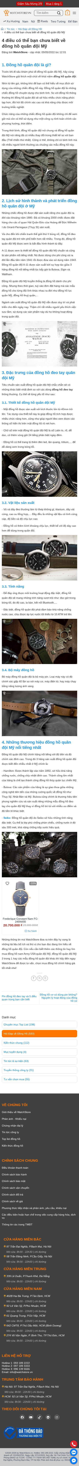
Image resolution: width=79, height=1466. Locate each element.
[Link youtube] (30, 1417)
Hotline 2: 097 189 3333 (16, 1365)
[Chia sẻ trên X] (39, 978)
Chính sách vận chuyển (15, 1187)
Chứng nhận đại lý (12, 1125)
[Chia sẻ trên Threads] (45, 978)
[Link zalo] (48, 1417)
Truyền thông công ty (19, 1070)
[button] (67, 13)
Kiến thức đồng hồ (12, 1145)
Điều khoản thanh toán (15, 1167)
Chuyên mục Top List (19, 1024)
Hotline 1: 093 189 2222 (16, 1362)
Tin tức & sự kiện (16, 1061)
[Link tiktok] (39, 1417)
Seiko (6, 817)
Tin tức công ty (10, 1132)
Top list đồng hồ (11, 1138)
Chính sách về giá (12, 1201)
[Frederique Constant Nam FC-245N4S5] (20, 899)
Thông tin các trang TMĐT (17, 1224)
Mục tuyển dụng (15, 1051)
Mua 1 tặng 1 (54, 3)
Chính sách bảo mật (13, 1181)
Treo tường (58, 21)
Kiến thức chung (16, 1042)
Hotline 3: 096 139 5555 (16, 1368)
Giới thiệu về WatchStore (16, 1112)
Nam (25, 21)
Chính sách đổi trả (12, 1194)
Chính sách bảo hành (14, 1174)
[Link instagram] (56, 1417)
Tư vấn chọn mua (17, 1079)
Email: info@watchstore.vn (17, 1372)
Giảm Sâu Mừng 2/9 (29, 3)
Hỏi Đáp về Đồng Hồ (19, 1033)
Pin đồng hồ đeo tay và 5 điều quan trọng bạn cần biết (19, 998)
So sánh (32, 931)
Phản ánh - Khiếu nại (14, 1118)
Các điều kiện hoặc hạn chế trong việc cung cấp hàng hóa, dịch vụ (39, 1216)
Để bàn (73, 21)
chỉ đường (40, 1251)
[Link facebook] (22, 1417)
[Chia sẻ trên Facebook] (33, 978)
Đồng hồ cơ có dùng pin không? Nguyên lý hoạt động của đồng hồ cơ (58, 997)
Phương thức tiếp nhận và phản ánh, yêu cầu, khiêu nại (34, 1208)
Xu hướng (13, 21)
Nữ (33, 21)
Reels (44, 21)
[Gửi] (59, 12)
